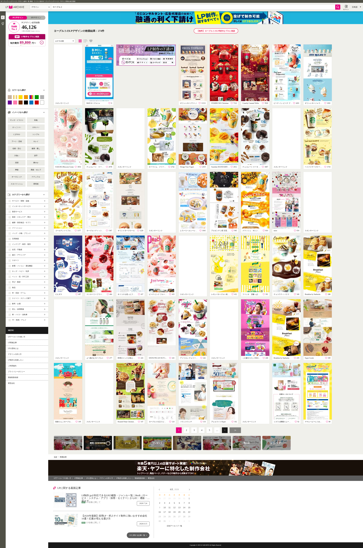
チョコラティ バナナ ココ (283, 294)
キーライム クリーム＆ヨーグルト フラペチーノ (158, 167)
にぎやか (16, 134)
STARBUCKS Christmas (220, 103)
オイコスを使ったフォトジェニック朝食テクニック (127, 294)
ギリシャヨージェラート (314, 103)
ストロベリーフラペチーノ (95, 294)
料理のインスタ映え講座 (127, 358)
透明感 (35, 184)
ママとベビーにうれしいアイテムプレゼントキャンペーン (314, 422)
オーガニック (17, 177)
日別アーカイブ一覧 (174, 526)
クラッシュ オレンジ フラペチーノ (251, 231)
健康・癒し (36, 148)
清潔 (16, 163)
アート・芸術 (17, 141)
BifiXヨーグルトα (93, 103)
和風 (36, 120)
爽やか (35, 163)
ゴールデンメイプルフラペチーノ (64, 231)
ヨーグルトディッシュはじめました (95, 231)
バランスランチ (186, 422)
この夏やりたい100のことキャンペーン (251, 358)
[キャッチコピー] (85, 41)
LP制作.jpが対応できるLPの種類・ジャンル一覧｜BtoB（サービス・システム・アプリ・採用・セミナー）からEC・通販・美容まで (116, 497)
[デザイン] (80, 41)
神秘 (16, 170)
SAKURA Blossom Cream (64, 167)
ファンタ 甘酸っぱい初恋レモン (251, 294)
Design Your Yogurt (187, 167)
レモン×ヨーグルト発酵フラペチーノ (220, 294)
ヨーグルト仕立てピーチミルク (158, 422)
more (275, 231)
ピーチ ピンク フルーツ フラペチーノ (158, 294)
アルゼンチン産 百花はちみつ (220, 231)
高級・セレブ (36, 170)
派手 (36, 156)
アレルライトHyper (218, 422)
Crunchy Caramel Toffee (250, 103)
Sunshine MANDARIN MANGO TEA (220, 167)
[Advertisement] (27, 66)
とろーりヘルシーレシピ (189, 231)
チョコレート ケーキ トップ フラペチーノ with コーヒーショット (251, 167)
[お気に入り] (91, 41)
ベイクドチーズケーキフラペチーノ (314, 167)
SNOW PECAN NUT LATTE (158, 358)
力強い (16, 156)
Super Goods (309, 358)
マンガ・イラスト (17, 120)
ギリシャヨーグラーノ (188, 103)
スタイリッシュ (17, 184)
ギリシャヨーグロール (126, 231)
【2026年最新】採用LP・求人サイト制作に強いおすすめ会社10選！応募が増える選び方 (114, 517)
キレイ (35, 141)
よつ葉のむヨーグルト (95, 358)
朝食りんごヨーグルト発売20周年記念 (64, 422)
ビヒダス (58, 294)
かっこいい (16, 127)
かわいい (35, 127)
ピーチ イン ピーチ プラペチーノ (283, 103)
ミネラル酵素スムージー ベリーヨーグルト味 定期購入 (283, 422)
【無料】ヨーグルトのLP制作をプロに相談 (216, 31)
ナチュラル (36, 177)
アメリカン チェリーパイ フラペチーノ (189, 358)
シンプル (35, 134)
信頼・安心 (16, 148)
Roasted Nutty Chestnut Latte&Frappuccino (127, 422)
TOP (55, 457)
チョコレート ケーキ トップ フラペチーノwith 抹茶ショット (95, 167)
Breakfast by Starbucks (312, 294)
